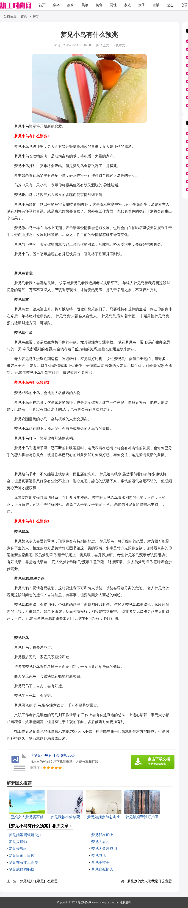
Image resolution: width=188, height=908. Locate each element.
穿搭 (56, 5)
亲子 (141, 5)
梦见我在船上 (102, 835)
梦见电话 (98, 855)
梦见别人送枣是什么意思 (39, 881)
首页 (42, 5)
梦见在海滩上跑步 (23, 862)
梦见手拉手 (100, 862)
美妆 (84, 5)
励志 (170, 5)
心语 (184, 5)
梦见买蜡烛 (18, 842)
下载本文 (118, 45)
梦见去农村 (100, 842)
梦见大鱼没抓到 (104, 849)
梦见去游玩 (18, 849)
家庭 (127, 5)
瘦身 (70, 5)
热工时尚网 (84, 902)
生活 (155, 5)
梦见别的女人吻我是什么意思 (149, 881)
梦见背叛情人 (102, 869)
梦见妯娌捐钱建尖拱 (25, 835)
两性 (113, 5)
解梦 (36, 16)
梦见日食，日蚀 (21, 855)
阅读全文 (102, 45)
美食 (99, 5)
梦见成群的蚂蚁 (21, 869)
